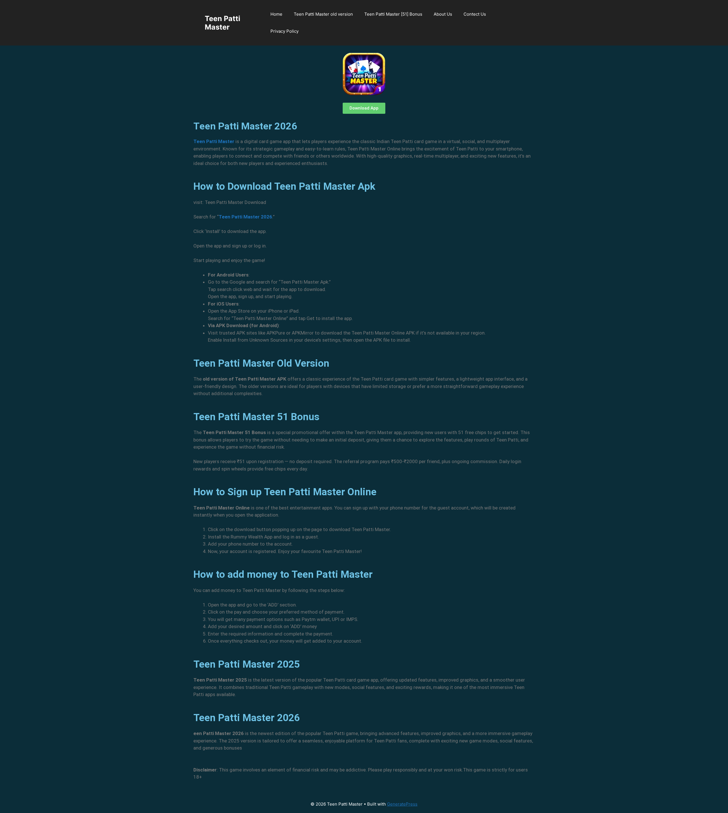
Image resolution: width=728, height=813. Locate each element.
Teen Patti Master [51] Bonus (393, 14)
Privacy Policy (284, 31)
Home (276, 14)
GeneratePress (402, 804)
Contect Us (475, 14)
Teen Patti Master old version (323, 14)
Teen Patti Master (222, 22)
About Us (443, 14)
